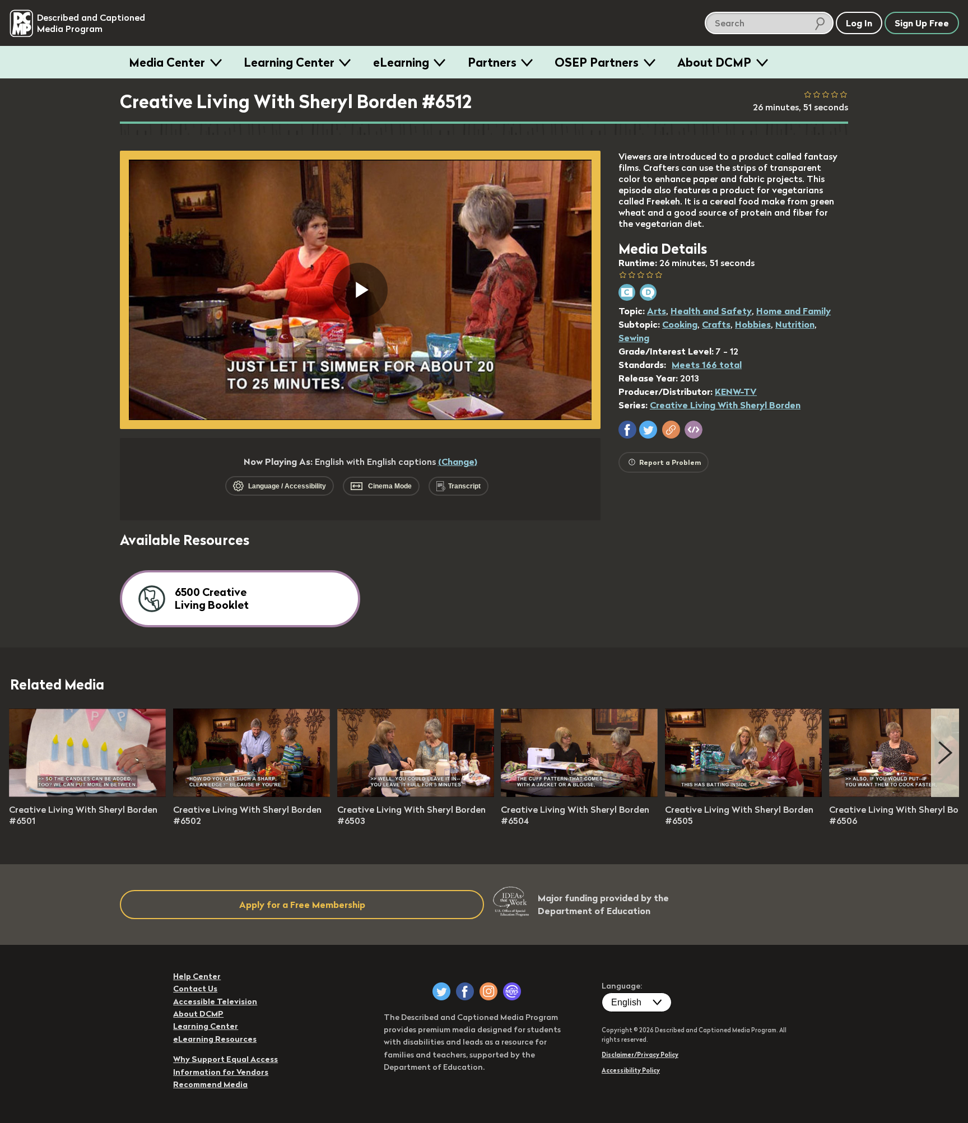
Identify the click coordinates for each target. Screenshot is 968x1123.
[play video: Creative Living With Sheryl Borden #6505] (743, 793)
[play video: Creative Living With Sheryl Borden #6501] (87, 793)
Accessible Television (215, 1001)
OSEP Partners (597, 62)
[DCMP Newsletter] (512, 991)
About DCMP (714, 62)
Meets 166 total (707, 364)
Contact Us (195, 989)
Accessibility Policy (631, 1070)
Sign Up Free (922, 23)
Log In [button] (859, 23)
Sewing (633, 337)
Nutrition (795, 324)
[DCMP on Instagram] (488, 991)
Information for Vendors (220, 1072)
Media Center (167, 62)
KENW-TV (736, 391)
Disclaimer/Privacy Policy (640, 1055)
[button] (627, 430)
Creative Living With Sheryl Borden (725, 405)
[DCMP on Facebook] (465, 991)
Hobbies (753, 324)
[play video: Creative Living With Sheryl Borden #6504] (579, 793)
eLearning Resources (215, 1039)
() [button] (457, 461)
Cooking (679, 324)
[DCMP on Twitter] (441, 991)
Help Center (197, 976)
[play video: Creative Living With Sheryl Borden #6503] (415, 793)
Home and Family (793, 310)
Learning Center (289, 62)
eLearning (401, 62)
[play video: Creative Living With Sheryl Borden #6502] (251, 793)
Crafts (716, 324)
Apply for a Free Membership (302, 904)
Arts (656, 310)
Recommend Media (210, 1084)
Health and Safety (711, 310)
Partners (492, 62)
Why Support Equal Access (225, 1059)
